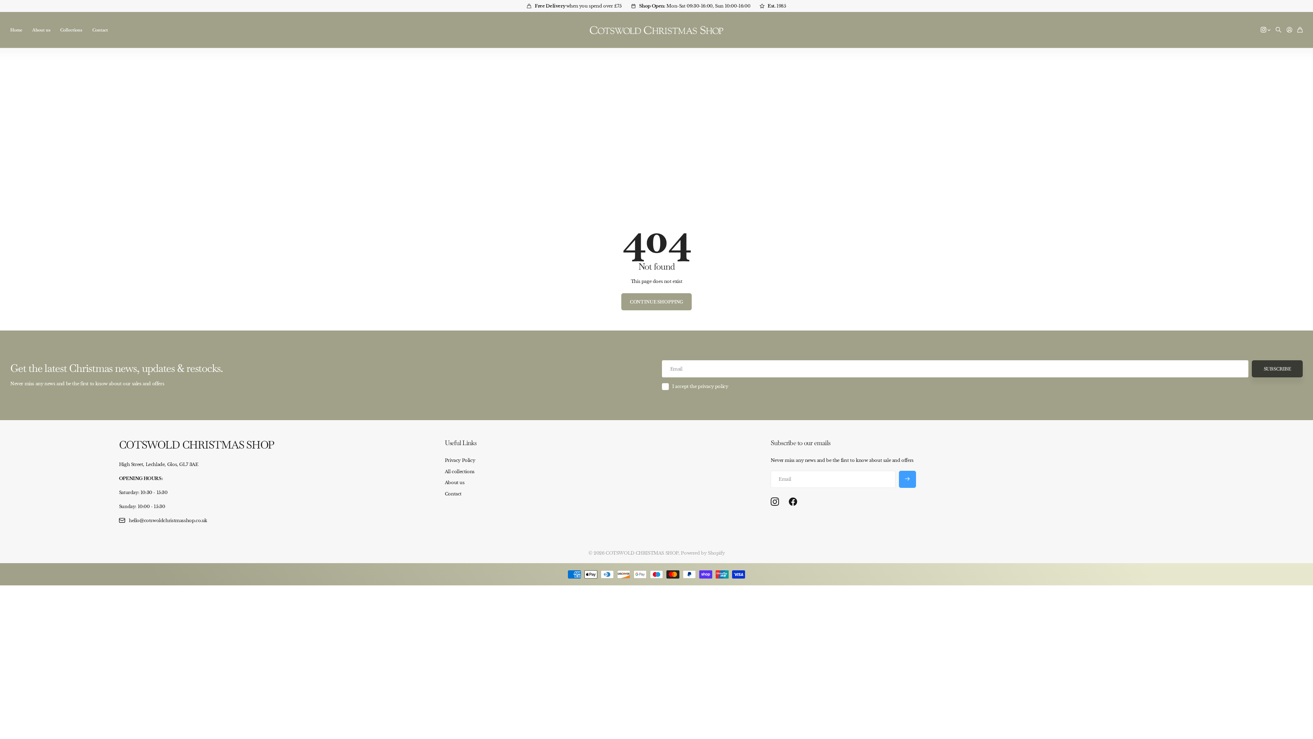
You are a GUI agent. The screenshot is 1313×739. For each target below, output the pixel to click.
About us (41, 30)
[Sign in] (1289, 30)
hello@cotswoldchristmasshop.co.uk (168, 520)
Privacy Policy (460, 460)
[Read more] (1266, 30)
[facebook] (793, 502)
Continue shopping (657, 302)
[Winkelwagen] (1300, 30)
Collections (71, 30)
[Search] (1278, 30)
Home (16, 30)
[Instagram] (775, 502)
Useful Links (461, 443)
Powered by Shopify (703, 553)
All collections (460, 472)
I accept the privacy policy (700, 386)
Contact (100, 30)
